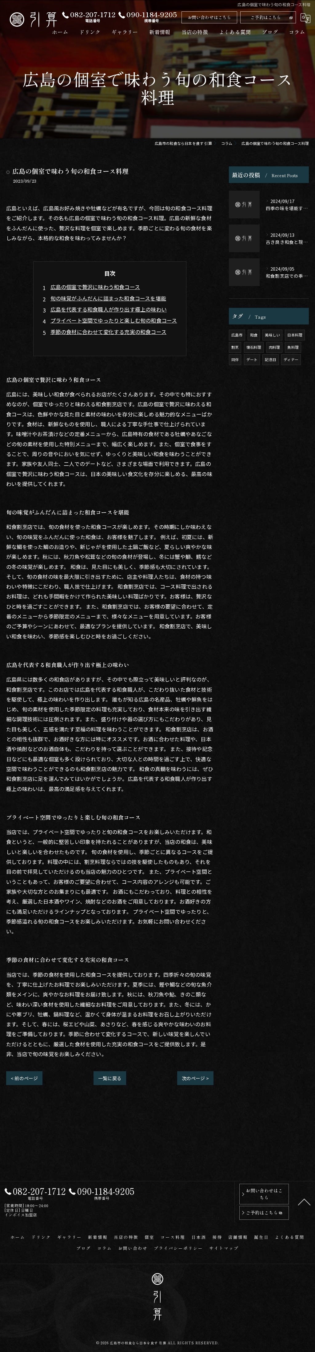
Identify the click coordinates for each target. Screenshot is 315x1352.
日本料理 (294, 334)
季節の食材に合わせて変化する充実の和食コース (108, 332)
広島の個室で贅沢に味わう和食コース (95, 287)
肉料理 (274, 347)
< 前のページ (24, 1078)
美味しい (272, 334)
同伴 (235, 359)
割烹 (235, 347)
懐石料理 (253, 347)
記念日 (270, 359)
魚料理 (293, 347)
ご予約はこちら (265, 17)
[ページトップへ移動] (304, 1201)
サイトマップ (224, 1248)
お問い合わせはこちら (209, 17)
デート (252, 359)
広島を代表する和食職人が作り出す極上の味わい (108, 309)
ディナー (291, 359)
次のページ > (195, 1078)
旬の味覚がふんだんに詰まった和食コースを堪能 (108, 298)
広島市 (237, 334)
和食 (253, 334)
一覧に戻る (110, 1078)
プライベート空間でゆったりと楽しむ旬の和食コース (113, 320)
